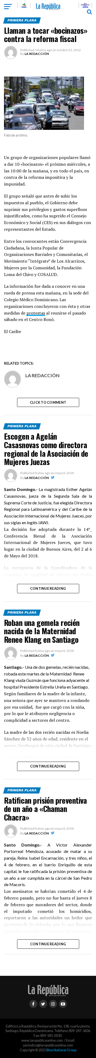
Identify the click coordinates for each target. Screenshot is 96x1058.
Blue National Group (61, 1050)
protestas (35, 313)
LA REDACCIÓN (37, 54)
